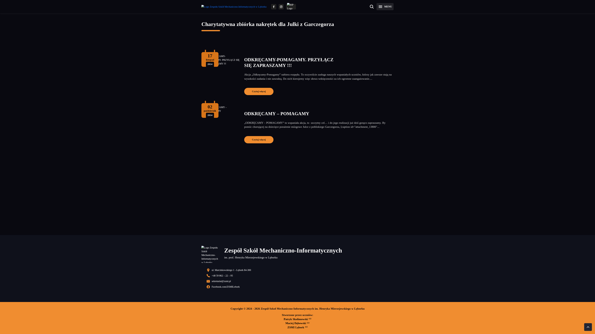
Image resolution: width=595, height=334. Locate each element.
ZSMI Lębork (296, 327)
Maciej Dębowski (296, 323)
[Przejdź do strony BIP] (291, 6)
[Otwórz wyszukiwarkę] (371, 6)
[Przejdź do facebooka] (273, 6)
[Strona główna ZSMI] (234, 7)
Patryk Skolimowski (296, 319)
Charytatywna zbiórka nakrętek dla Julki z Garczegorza (267, 24)
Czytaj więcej (259, 91)
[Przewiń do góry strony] (588, 327)
